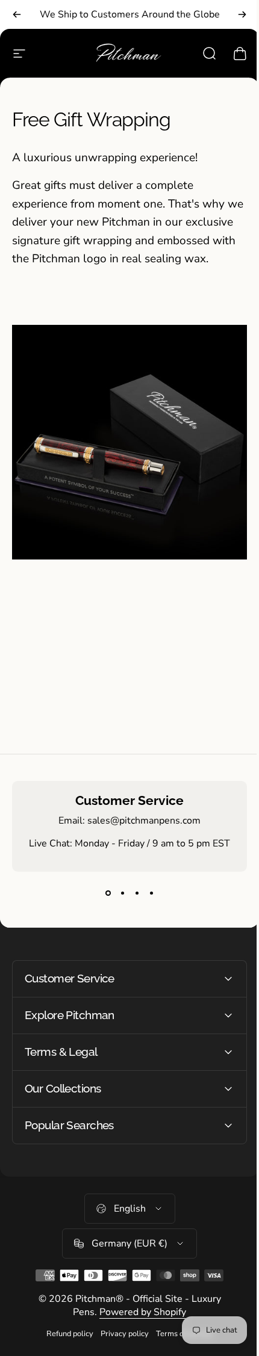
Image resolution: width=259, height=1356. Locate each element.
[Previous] (17, 14)
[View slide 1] (108, 893)
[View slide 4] (151, 893)
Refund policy (65, 1342)
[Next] (242, 14)
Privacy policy (120, 1342)
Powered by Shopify (138, 1321)
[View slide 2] (122, 893)
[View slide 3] (137, 893)
